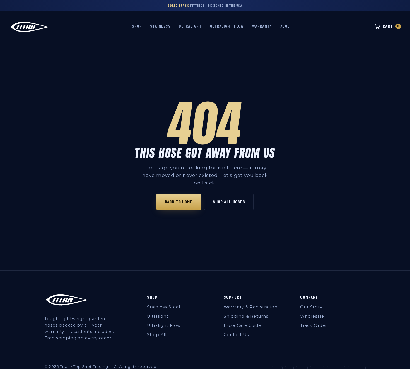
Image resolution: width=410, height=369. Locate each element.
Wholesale (312, 316)
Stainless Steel (163, 307)
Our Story (311, 307)
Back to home (179, 201)
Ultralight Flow (227, 25)
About (286, 25)
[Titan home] (29, 26)
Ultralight (190, 25)
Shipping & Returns (246, 316)
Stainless (160, 25)
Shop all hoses (229, 201)
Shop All (157, 334)
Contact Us (236, 334)
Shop (137, 25)
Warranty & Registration (251, 307)
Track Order (313, 325)
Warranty (262, 25)
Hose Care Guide (242, 325)
